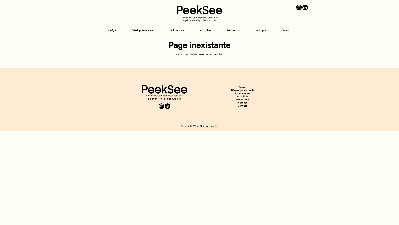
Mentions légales (209, 126)
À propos (261, 30)
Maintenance (177, 30)
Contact (286, 30)
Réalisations (233, 30)
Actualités (205, 30)
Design (112, 30)
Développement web (143, 30)
